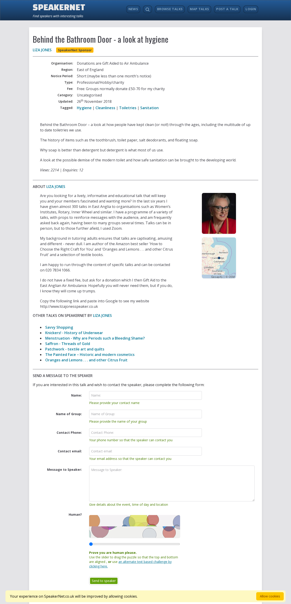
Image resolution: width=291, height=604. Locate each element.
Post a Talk (227, 9)
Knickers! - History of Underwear (74, 332)
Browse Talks (170, 9)
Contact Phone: (69, 432)
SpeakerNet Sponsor (75, 50)
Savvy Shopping (59, 327)
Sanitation (149, 107)
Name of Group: (69, 414)
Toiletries (127, 107)
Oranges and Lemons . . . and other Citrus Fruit (86, 359)
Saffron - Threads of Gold (67, 343)
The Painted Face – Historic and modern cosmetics (90, 354)
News (133, 9)
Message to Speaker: (64, 469)
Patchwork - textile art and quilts (74, 349)
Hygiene (84, 107)
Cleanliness (105, 107)
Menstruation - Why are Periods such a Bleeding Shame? (95, 338)
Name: (76, 395)
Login (251, 9)
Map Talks (199, 9)
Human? (75, 514)
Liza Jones (42, 49)
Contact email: (70, 451)
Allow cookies (270, 596)
